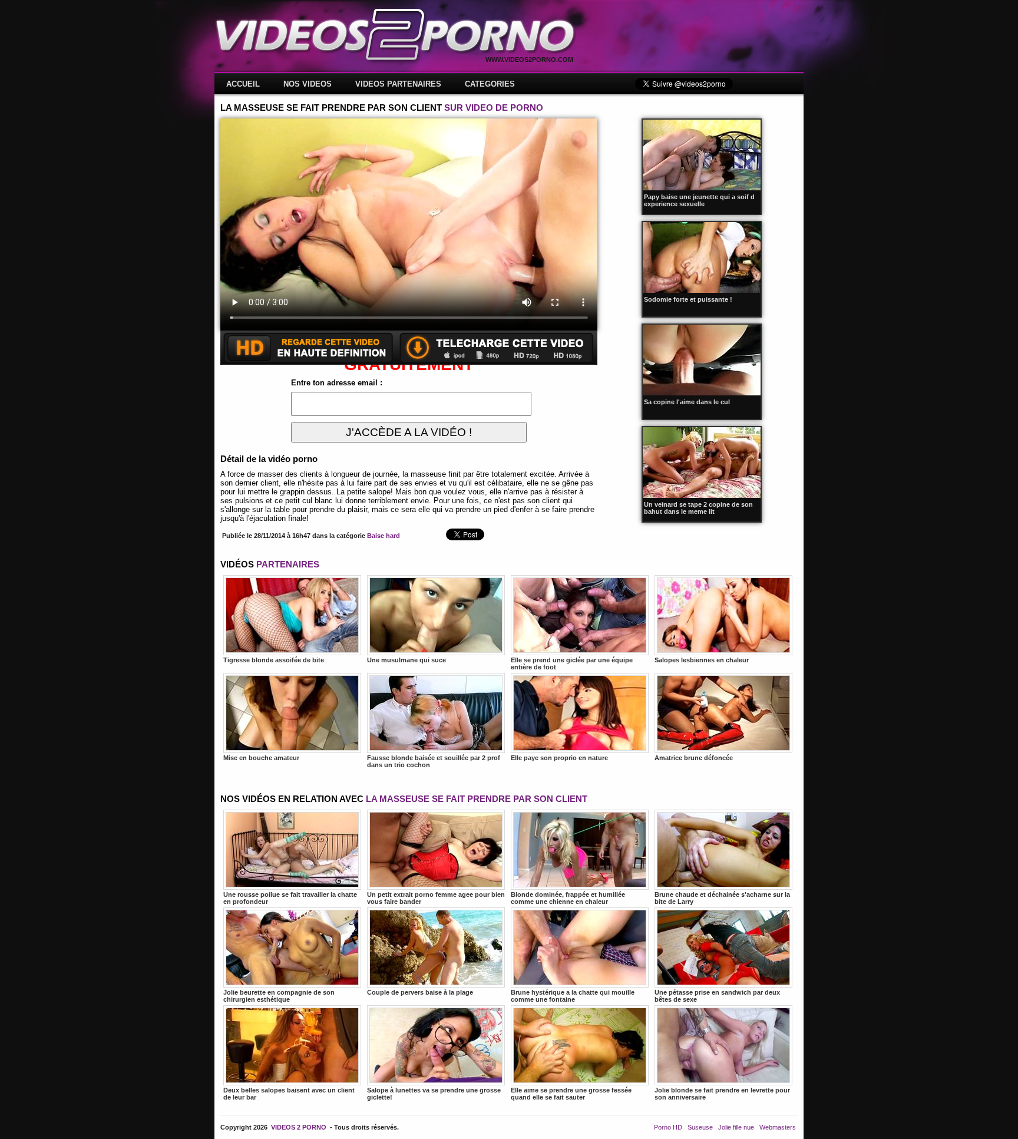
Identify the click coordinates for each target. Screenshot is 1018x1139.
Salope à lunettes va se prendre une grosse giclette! (434, 1094)
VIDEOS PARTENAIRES (398, 84)
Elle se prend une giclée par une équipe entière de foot (572, 663)
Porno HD (668, 1127)
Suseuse (700, 1127)
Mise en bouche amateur (261, 757)
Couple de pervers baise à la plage (420, 992)
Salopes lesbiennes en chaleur (702, 659)
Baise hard (383, 535)
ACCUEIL (243, 84)
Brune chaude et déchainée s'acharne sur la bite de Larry (722, 898)
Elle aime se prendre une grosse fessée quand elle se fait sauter (571, 1094)
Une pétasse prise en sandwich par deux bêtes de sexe (717, 996)
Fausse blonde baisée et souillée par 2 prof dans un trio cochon (433, 761)
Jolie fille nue (736, 1127)
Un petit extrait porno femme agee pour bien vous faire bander (436, 898)
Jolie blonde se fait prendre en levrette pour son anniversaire (722, 1094)
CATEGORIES (490, 84)
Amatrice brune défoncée (694, 757)
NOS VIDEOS (307, 84)
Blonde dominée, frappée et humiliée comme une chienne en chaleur (568, 898)
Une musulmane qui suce (406, 659)
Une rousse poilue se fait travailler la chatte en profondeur (290, 898)
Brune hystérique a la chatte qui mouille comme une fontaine (572, 996)
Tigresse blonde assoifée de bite (273, 659)
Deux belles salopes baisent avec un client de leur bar (289, 1094)
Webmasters (777, 1127)
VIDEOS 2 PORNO (298, 1127)
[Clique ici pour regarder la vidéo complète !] (408, 362)
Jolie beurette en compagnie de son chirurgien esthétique (279, 996)
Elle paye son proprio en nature (559, 757)
